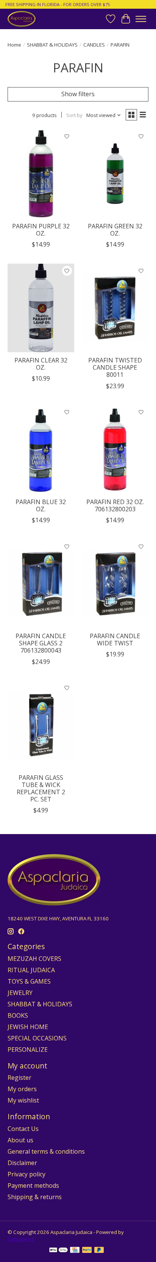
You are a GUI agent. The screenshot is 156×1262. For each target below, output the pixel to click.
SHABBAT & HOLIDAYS (52, 44)
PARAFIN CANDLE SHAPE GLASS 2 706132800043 (41, 643)
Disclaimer (22, 1163)
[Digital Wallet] (58, 1250)
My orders (22, 1089)
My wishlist (23, 1100)
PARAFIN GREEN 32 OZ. (115, 229)
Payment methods (33, 1185)
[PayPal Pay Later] (99, 1250)
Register (19, 1077)
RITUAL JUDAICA (31, 970)
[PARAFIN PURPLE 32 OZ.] (41, 174)
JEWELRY (20, 993)
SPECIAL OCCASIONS (37, 1038)
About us (20, 1140)
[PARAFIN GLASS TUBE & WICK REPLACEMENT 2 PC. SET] (41, 725)
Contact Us (23, 1129)
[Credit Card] (75, 1250)
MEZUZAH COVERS (34, 958)
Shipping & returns (35, 1197)
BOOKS (18, 1015)
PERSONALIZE (28, 1049)
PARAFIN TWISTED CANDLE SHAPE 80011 (115, 367)
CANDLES (94, 44)
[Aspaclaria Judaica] (22, 19)
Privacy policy (26, 1174)
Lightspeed (21, 1238)
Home (14, 44)
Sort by (74, 115)
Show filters (78, 94)
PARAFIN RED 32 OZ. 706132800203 (115, 505)
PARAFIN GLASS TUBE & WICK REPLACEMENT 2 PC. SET (41, 788)
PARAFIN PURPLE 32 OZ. (41, 229)
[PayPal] (87, 1250)
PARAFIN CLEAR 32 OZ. (40, 364)
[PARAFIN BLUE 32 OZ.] (41, 449)
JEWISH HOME (28, 1027)
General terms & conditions (46, 1151)
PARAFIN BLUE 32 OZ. (41, 505)
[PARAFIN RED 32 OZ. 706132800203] (115, 449)
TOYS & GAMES (29, 981)
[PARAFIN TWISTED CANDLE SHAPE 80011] (115, 308)
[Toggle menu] (140, 19)
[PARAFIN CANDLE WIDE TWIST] (115, 583)
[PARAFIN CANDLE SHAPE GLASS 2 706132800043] (41, 583)
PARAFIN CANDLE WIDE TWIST (115, 639)
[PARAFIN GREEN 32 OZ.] (115, 174)
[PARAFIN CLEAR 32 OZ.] (41, 308)
